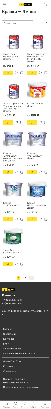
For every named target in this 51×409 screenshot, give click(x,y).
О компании (10, 334)
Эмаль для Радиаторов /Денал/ (10, 56)
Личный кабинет (12, 361)
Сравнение (9, 371)
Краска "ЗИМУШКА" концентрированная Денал (13, 157)
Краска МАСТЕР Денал (36, 104)
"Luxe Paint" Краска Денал (11, 251)
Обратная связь (12, 348)
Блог (6, 343)
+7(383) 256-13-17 (12, 303)
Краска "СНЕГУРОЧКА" (11, 204)
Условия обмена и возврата (19, 353)
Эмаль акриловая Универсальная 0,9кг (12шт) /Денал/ (13, 107)
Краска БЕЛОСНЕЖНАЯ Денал (36, 205)
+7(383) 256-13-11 (12, 299)
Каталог (7, 329)
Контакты (8, 339)
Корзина (8, 366)
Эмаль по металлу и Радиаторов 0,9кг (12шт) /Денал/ (37, 58)
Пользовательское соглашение (21, 387)
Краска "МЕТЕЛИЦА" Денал (34, 156)
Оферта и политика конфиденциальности (15, 381)
